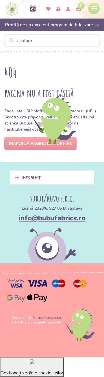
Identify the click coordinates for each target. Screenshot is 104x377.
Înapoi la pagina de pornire (40, 143)
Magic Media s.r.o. (47, 317)
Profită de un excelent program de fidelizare (49, 25)
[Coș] (78, 9)
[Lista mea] (48, 9)
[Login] (58, 9)
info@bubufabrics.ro (52, 218)
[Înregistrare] (68, 9)
